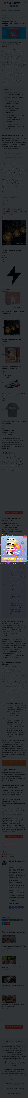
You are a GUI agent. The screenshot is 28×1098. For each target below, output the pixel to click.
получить (21, 558)
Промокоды (9, 558)
